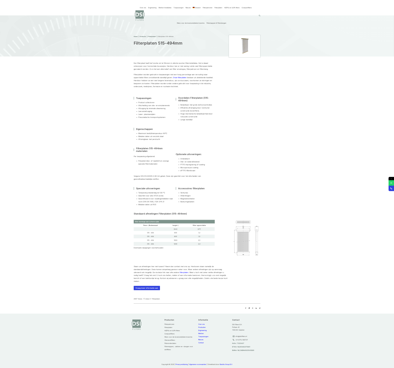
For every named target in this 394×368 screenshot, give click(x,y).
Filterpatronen (207, 8)
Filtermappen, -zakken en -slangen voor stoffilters (178, 348)
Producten (202, 327)
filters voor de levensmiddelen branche (190, 23)
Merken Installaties (165, 8)
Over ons (143, 8)
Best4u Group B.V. (226, 364)
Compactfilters (247, 8)
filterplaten (184, 272)
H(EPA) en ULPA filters (232, 8)
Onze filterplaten (179, 77)
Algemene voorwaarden (197, 364)
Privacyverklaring (182, 364)
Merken (201, 333)
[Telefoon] (391, 188)
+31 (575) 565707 (241, 340)
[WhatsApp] (391, 183)
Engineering (152, 8)
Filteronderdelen (170, 343)
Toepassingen (178, 8)
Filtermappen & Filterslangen (216, 23)
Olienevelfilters (169, 340)
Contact (201, 343)
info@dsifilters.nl (241, 336)
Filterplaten (218, 8)
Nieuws (188, 8)
